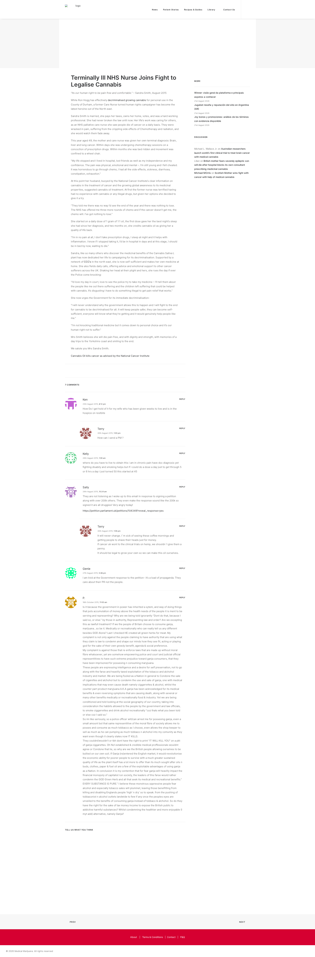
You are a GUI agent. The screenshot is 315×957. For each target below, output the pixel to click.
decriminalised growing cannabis (127, 100)
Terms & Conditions (152, 937)
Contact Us (229, 9)
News (155, 9)
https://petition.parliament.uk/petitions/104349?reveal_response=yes (123, 510)
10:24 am (103, 491)
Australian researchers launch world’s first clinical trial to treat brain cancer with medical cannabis (222, 152)
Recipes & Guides (193, 9)
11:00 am (103, 602)
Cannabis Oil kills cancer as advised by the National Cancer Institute (110, 355)
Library (211, 9)
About (133, 937)
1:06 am (102, 458)
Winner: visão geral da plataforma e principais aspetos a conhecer (219, 94)
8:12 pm (102, 404)
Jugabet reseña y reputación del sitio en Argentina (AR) (221, 106)
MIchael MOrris (202, 172)
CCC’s (87, 261)
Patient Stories (171, 9)
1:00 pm (117, 433)
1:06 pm (117, 531)
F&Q (182, 937)
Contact (171, 937)
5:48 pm (102, 573)
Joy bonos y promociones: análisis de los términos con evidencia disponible (221, 118)
